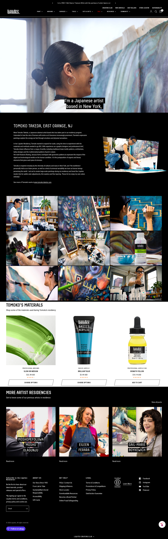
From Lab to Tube (39, 486)
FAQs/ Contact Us (65, 483)
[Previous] (52, 3)
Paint (39, 11)
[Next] (115, 3)
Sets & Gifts (87, 11)
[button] (84, 536)
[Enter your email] (26, 509)
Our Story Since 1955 (40, 483)
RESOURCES (110, 11)
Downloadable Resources (68, 493)
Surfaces (62, 11)
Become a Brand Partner (68, 497)
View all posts (157, 402)
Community (124, 11)
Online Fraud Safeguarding (68, 501)
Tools (74, 11)
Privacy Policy (91, 490)
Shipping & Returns (66, 486)
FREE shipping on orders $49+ (107, 3)
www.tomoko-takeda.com (42, 182)
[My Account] (151, 12)
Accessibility (37, 496)
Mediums (50, 11)
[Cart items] (160, 12)
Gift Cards (36, 500)
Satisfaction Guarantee (94, 493)
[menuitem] (39, 11)
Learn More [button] (127, 484)
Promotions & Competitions (96, 486)
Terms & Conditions (93, 483)
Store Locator (64, 490)
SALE (99, 11)
